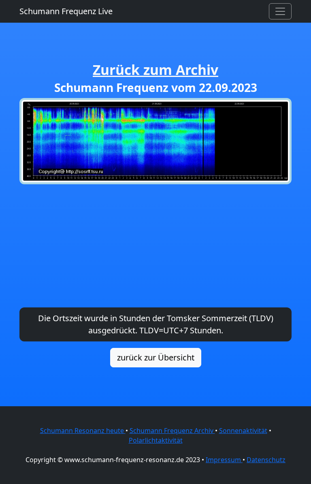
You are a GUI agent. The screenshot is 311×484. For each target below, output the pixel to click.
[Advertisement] (155, 246)
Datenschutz (266, 459)
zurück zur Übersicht (155, 357)
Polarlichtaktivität (156, 440)
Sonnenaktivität (243, 430)
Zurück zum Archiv (155, 69)
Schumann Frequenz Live (66, 11)
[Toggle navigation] (280, 11)
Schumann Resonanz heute (83, 430)
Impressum (224, 459)
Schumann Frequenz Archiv (172, 430)
